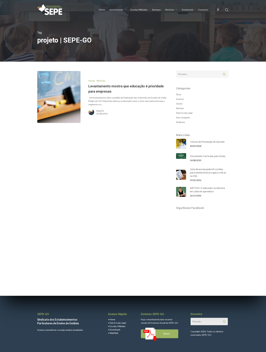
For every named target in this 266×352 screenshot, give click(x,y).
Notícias (169, 9)
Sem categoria (183, 117)
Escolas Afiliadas (138, 9)
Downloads (187, 9)
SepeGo (100, 110)
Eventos (180, 99)
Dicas (178, 94)
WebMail (114, 333)
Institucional (116, 9)
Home (102, 9)
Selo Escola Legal (184, 113)
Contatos (203, 9)
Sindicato (180, 122)
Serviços (156, 9)
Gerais (91, 80)
